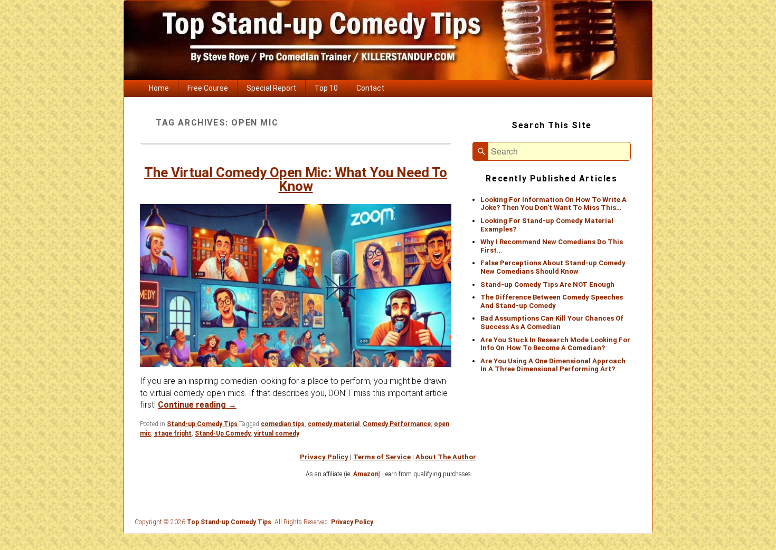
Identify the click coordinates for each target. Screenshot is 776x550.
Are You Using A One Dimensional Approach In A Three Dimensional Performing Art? (553, 365)
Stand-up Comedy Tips (202, 424)
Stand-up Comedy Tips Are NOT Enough (547, 284)
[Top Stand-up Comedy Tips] (388, 77)
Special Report (271, 88)
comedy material (333, 424)
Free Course (207, 88)
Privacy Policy (324, 457)
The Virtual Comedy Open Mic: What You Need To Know (295, 179)
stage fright (173, 433)
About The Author (445, 457)
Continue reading (197, 405)
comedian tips (283, 424)
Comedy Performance (397, 424)
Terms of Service (382, 457)
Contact (370, 88)
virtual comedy (276, 433)
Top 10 (326, 88)
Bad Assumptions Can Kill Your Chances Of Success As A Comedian (551, 322)
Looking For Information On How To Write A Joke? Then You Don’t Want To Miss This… (553, 204)
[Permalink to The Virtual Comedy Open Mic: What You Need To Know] (295, 285)
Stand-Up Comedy (223, 433)
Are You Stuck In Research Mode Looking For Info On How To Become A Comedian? (555, 344)
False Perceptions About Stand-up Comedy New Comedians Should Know (553, 267)
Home (159, 88)
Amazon (365, 474)
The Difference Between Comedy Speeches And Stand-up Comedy (551, 301)
